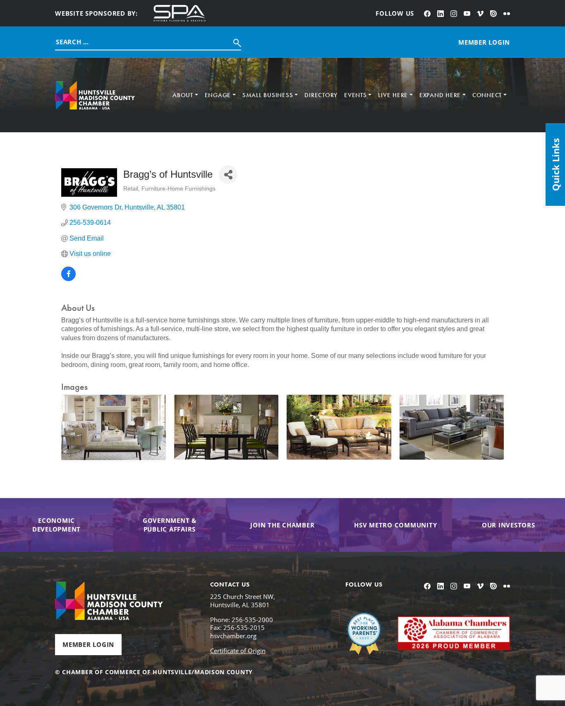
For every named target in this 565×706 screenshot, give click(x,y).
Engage (218, 95)
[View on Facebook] (68, 278)
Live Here (393, 95)
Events (355, 95)
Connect (487, 95)
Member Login (88, 644)
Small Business (267, 95)
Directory (321, 95)
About (182, 95)
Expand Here (440, 95)
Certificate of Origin (238, 650)
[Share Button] (228, 174)
